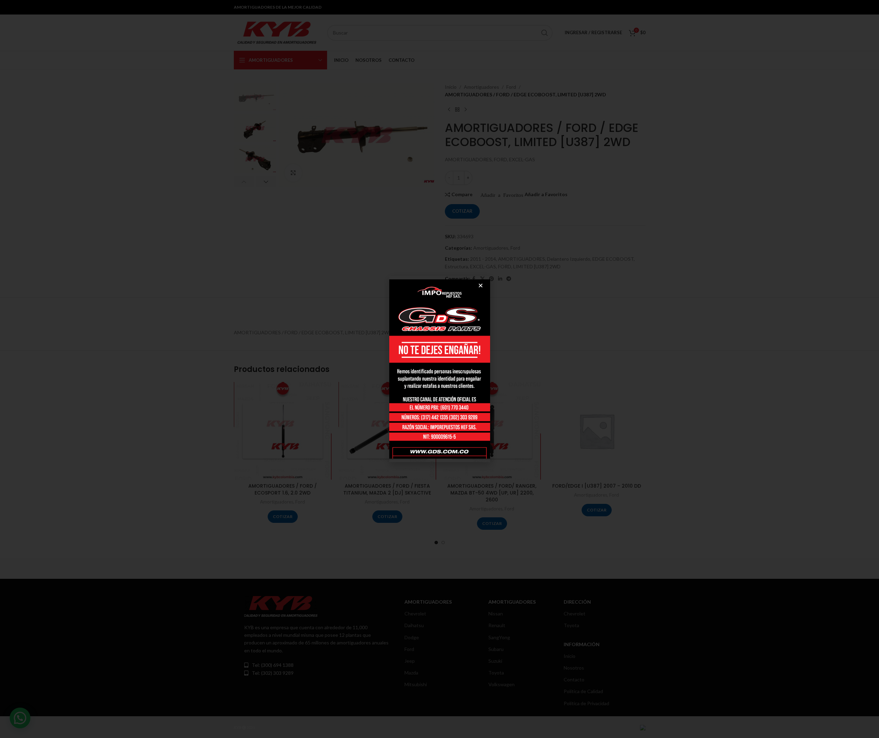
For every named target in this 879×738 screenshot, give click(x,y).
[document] (439, 369)
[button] (480, 285)
